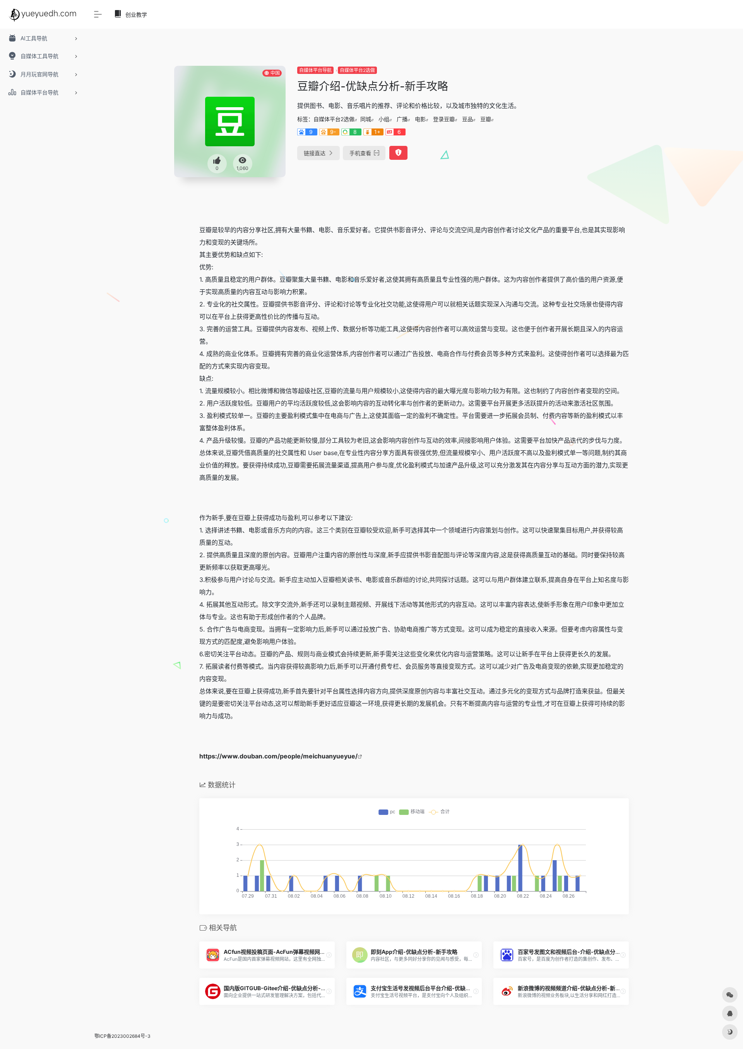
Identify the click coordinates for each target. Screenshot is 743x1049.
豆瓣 (485, 119)
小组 (383, 119)
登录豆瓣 (444, 119)
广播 (402, 119)
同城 (365, 119)
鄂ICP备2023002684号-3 (122, 1036)
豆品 (467, 119)
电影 (420, 119)
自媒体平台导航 (315, 70)
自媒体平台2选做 (357, 70)
